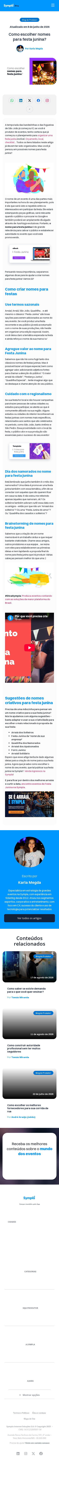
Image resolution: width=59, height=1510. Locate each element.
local (40, 138)
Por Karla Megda (34, 48)
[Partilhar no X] (29, 100)
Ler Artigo (7, 952)
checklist (9, 142)
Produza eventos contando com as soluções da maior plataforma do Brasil (28, 599)
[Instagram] (25, 1453)
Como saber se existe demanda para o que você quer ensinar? (26, 990)
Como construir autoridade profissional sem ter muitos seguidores (23, 1048)
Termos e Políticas (21, 1413)
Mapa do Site (29, 1418)
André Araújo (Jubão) (21, 1117)
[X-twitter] (33, 1453)
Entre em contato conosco (37, 1443)
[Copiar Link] (29, 109)
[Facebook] (41, 1453)
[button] (29, 20)
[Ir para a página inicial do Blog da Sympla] (13, 5)
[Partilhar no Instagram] (47, 100)
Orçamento (31, 138)
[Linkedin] (17, 1453)
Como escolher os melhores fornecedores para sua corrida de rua (27, 1108)
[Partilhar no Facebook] (38, 100)
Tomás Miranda (18, 997)
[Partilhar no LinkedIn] (20, 100)
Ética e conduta (39, 1413)
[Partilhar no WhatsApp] (11, 100)
